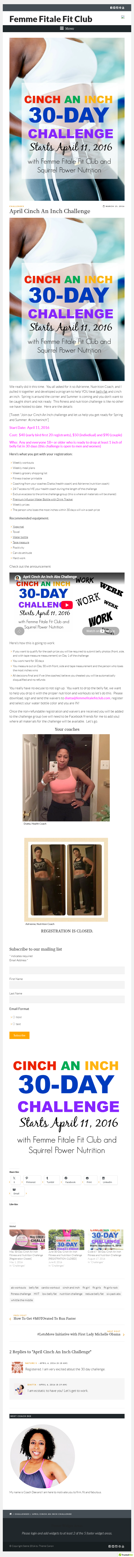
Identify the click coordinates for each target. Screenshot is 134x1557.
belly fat (101, 391)
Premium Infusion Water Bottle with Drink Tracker (43, 499)
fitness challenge (21, 1293)
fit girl (86, 1287)
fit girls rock (111, 1287)
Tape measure (21, 542)
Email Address (18, 960)
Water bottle (20, 537)
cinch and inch (71, 1287)
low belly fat (49, 1293)
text (18, 1024)
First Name (16, 978)
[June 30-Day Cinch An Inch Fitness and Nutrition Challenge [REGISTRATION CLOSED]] (66, 1239)
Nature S (31, 1363)
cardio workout (51, 1287)
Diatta (32, 1385)
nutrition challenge (71, 1293)
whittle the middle (22, 1300)
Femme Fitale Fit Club (50, 19)
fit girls (97, 1287)
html (19, 1017)
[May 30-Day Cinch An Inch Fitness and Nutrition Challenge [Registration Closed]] (27, 1239)
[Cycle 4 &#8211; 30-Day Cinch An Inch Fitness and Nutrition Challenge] (105, 1239)
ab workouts (18, 1287)
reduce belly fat (94, 1293)
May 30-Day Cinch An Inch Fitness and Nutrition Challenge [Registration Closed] (26, 1255)
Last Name (15, 993)
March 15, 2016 (115, 206)
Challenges (16, 206)
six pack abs (114, 1293)
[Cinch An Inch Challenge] (67, 119)
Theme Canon (46, 1546)
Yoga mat (18, 526)
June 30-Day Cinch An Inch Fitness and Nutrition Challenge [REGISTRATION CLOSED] (65, 1255)
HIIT (36, 1293)
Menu (69, 28)
